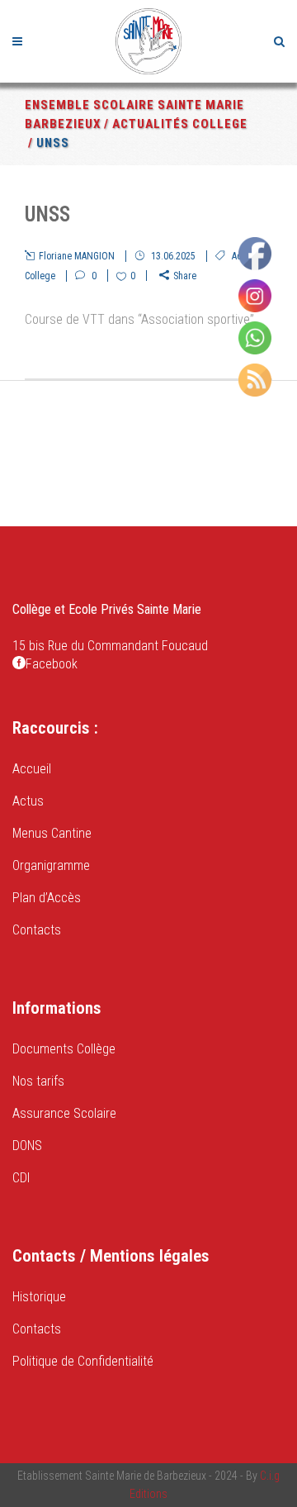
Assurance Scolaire (64, 1113)
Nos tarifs (38, 1081)
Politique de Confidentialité (82, 1361)
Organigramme (51, 865)
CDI (21, 1178)
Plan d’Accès (46, 898)
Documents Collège (64, 1049)
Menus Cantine (52, 833)
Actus (28, 801)
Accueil (31, 769)
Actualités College (180, 123)
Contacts (36, 930)
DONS (27, 1145)
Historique (39, 1297)
